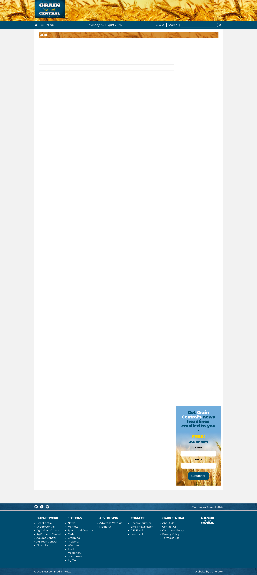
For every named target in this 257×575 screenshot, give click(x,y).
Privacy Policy (171, 534)
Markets (73, 526)
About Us (42, 545)
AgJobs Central (46, 537)
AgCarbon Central (47, 530)
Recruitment (76, 556)
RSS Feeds (137, 530)
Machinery (74, 552)
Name (198, 447)
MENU (49, 25)
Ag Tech (73, 560)
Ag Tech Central (46, 541)
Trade (71, 549)
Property (73, 541)
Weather (73, 545)
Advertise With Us (110, 522)
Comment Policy (173, 530)
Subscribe (198, 476)
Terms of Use (171, 537)
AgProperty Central (48, 534)
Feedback (137, 534)
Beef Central (44, 522)
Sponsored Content (80, 530)
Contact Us (169, 526)
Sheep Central (45, 526)
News (71, 522)
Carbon (72, 534)
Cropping (74, 537)
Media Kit (105, 526)
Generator (216, 571)
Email (198, 459)
